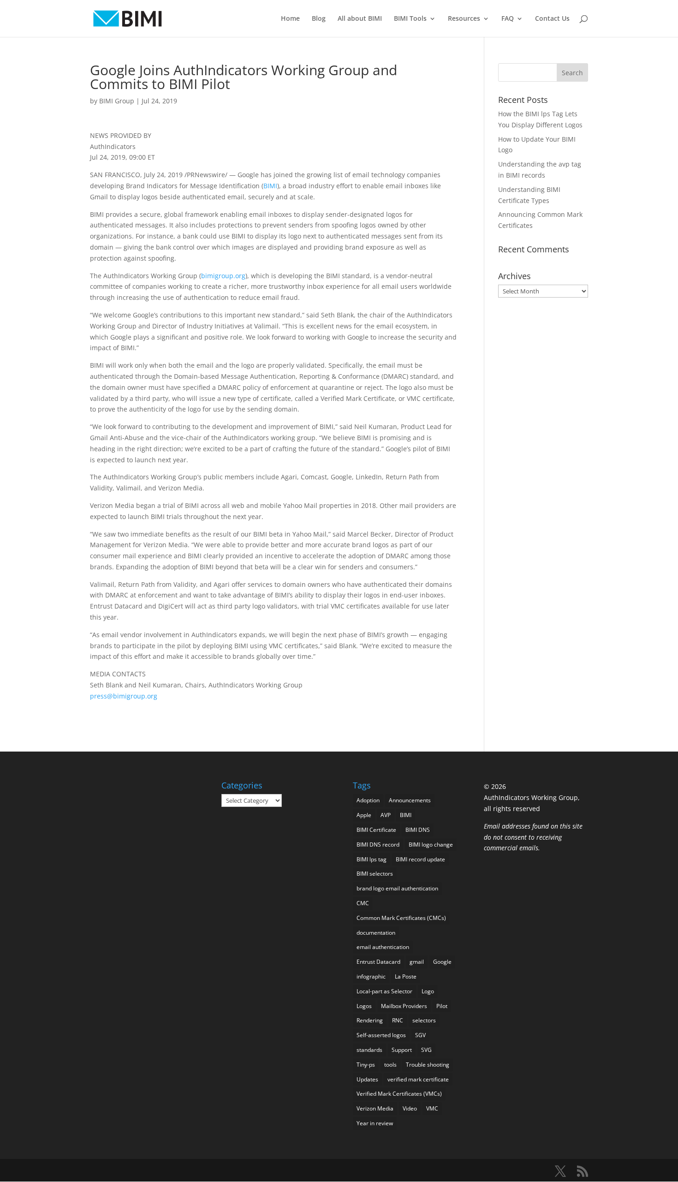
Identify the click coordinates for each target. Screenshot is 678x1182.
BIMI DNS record (378, 844)
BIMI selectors (375, 874)
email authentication (383, 947)
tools (390, 1065)
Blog (319, 19)
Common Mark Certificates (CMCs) (401, 918)
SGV (420, 1035)
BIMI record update (420, 859)
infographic (371, 976)
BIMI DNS (417, 830)
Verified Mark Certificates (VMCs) (399, 1094)
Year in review (375, 1123)
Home (290, 19)
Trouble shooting (427, 1065)
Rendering (370, 1020)
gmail (417, 962)
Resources (464, 19)
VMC (432, 1108)
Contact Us (552, 19)
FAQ (507, 19)
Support (402, 1050)
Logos (364, 1006)
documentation (376, 933)
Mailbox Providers (404, 1006)
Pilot (441, 1006)
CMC (363, 903)
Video (410, 1108)
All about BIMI (360, 19)
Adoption (368, 800)
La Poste (405, 976)
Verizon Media (375, 1108)
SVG (426, 1050)
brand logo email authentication (397, 888)
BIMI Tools (410, 19)
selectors (424, 1020)
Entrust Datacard (378, 962)
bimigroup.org (223, 275)
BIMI (270, 185)
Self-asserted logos (381, 1035)
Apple (364, 815)
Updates (367, 1079)
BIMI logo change (431, 844)
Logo (428, 991)
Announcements (410, 800)
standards (369, 1050)
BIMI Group (116, 100)
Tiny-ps (366, 1065)
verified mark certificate (418, 1079)
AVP (386, 815)
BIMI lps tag (372, 859)
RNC (397, 1020)
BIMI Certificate (376, 830)
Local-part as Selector (384, 991)
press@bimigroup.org (123, 696)
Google (442, 962)
